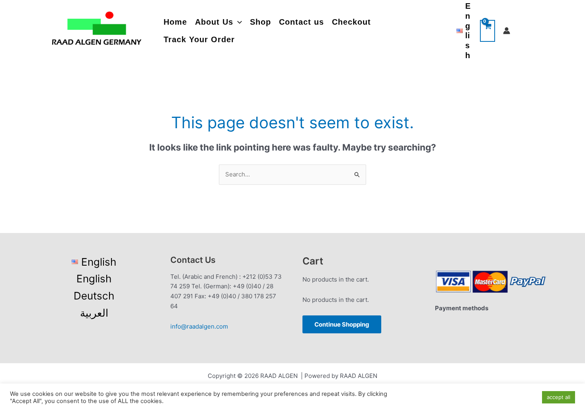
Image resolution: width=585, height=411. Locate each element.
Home (175, 22)
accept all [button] (558, 397)
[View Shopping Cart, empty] (487, 31)
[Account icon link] (506, 30)
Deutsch (94, 296)
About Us (214, 22)
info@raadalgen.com (199, 326)
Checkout (351, 22)
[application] (237, 22)
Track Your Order (199, 39)
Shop (260, 22)
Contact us (301, 22)
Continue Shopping (341, 324)
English (93, 278)
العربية (94, 313)
